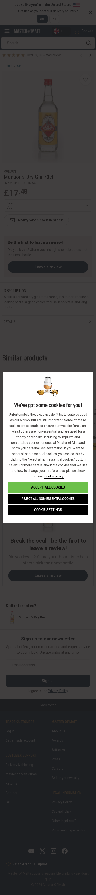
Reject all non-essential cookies (48, 499)
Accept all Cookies (48, 487)
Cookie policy (53, 476)
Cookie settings (48, 510)
